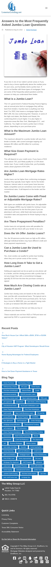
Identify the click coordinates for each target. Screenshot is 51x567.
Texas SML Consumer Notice (12, 527)
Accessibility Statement (10, 532)
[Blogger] (46, 558)
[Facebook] (14, 558)
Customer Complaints (10, 523)
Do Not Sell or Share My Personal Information (19, 539)
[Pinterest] (41, 558)
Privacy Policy (7, 519)
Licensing (5, 515)
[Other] (35, 558)
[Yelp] (26, 562)
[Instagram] (42, 562)
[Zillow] (19, 558)
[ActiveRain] (30, 558)
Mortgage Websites (18, 551)
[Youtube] (25, 558)
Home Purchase (31, 30)
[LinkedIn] (36, 562)
